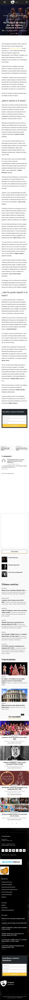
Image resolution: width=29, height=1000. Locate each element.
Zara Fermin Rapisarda (12, 30)
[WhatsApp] (17, 39)
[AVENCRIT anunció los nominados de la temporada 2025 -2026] (14, 778)
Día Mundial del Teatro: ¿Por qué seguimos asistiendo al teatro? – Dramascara (15, 461)
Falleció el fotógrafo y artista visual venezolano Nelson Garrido (15, 763)
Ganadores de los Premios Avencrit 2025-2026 (14, 738)
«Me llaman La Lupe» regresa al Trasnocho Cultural (5, 449)
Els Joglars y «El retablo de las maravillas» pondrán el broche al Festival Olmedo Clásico (13, 680)
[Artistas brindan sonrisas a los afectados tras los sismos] (14, 805)
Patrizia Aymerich (14, 565)
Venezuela (18, 19)
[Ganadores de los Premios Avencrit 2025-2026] (14, 728)
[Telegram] (13, 850)
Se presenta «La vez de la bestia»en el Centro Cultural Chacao (22, 449)
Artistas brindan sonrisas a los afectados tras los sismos (14, 815)
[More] (24, 39)
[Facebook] (9, 39)
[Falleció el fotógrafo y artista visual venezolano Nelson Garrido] (14, 753)
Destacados (5, 15)
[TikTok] (17, 850)
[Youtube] (24, 850)
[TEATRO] (14, 2)
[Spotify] (10, 850)
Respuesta (5, 469)
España (4, 620)
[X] (13, 39)
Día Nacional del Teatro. (15, 48)
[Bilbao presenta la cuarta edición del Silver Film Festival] (14, 695)
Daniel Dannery (13, 557)
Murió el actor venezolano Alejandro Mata (13, 590)
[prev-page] (12, 823)
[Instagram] (6, 850)
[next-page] (16, 823)
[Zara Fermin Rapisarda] (3, 31)
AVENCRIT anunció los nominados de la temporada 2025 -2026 (14, 788)
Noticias (4, 588)
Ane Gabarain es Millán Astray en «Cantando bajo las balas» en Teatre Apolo (14, 940)
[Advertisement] (14, 531)
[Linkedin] (20, 39)
